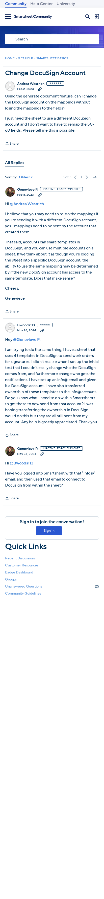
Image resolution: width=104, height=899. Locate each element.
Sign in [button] (49, 530)
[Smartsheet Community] (33, 17)
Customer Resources (21, 565)
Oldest (24, 177)
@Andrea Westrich (27, 204)
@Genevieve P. (27, 339)
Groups (11, 579)
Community (16, 4)
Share (12, 143)
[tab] (14, 162)
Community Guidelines (23, 593)
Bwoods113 (26, 325)
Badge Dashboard (19, 572)
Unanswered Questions (52, 586)
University (66, 4)
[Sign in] (96, 16)
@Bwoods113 (21, 463)
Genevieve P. (27, 189)
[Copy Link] (40, 89)
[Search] (87, 16)
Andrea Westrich (30, 84)
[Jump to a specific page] (95, 177)
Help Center (41, 4)
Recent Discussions (20, 558)
